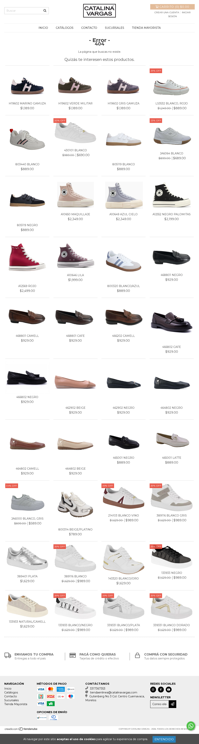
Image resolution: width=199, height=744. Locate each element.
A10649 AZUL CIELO (123, 214)
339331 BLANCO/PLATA (123, 625)
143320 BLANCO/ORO (123, 578)
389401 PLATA (27, 576)
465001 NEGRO (123, 458)
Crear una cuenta (166, 12)
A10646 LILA (75, 275)
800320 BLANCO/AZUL (123, 286)
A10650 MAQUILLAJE (75, 214)
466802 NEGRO (27, 397)
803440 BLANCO (27, 164)
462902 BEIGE (75, 408)
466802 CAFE (171, 347)
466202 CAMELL (123, 336)
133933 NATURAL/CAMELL (27, 621)
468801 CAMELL (27, 336)
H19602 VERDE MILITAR (75, 103)
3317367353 (97, 688)
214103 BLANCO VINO (123, 515)
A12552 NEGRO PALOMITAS (172, 214)
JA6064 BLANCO (171, 153)
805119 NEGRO (27, 225)
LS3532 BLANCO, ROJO (171, 103)
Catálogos (64, 28)
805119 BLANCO (123, 164)
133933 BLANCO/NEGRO (75, 625)
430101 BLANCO (75, 150)
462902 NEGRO (123, 408)
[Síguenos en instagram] (153, 689)
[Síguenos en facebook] (161, 689)
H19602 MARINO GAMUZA (27, 103)
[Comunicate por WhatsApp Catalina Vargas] (191, 725)
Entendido (164, 739)
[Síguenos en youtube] (169, 689)
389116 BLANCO (75, 576)
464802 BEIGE (75, 468)
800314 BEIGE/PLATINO (75, 529)
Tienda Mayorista (146, 28)
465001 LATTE (171, 458)
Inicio (43, 28)
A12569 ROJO (27, 286)
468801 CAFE (75, 336)
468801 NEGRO (172, 275)
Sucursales (114, 28)
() (174, 7)
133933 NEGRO (171, 573)
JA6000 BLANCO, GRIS (27, 518)
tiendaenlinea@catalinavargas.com (113, 692)
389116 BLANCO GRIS (172, 515)
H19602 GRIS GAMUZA (123, 103)
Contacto (89, 28)
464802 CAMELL (27, 468)
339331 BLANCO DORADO (171, 625)
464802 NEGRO (172, 408)
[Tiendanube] (21, 730)
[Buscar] (45, 10)
